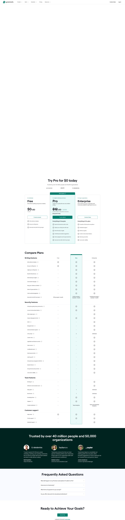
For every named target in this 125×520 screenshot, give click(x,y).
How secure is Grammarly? (47, 485)
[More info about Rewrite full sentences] (38, 274)
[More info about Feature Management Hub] (39, 318)
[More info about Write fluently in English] (38, 278)
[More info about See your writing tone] (37, 266)
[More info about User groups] (34, 334)
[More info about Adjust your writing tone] (38, 270)
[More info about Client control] (34, 345)
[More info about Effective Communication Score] (41, 386)
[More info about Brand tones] (33, 394)
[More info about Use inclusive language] (38, 282)
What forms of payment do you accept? (51, 489)
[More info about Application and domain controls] (41, 341)
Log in (119, 2)
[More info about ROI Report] (33, 382)
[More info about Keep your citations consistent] (41, 285)
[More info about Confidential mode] (36, 349)
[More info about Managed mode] (35, 326)
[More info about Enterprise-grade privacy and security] (44, 306)
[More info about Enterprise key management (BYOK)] (43, 361)
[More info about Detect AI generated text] (39, 289)
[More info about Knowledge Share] (36, 397)
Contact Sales (113, 2)
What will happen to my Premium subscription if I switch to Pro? (57, 481)
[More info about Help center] (33, 414)
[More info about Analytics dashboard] (37, 405)
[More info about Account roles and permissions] (41, 310)
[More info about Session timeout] (35, 365)
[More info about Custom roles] (34, 338)
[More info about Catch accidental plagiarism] (40, 293)
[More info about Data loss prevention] (37, 353)
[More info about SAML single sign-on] (37, 314)
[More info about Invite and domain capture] (39, 330)
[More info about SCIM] (31, 322)
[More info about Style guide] (33, 390)
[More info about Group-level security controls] (40, 369)
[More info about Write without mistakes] (38, 262)
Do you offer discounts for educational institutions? (54, 494)
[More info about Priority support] (35, 418)
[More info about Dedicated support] (36, 422)
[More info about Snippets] (32, 401)
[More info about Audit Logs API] (35, 357)
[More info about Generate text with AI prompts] (41, 297)
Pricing (40, 2)
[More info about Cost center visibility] (37, 373)
